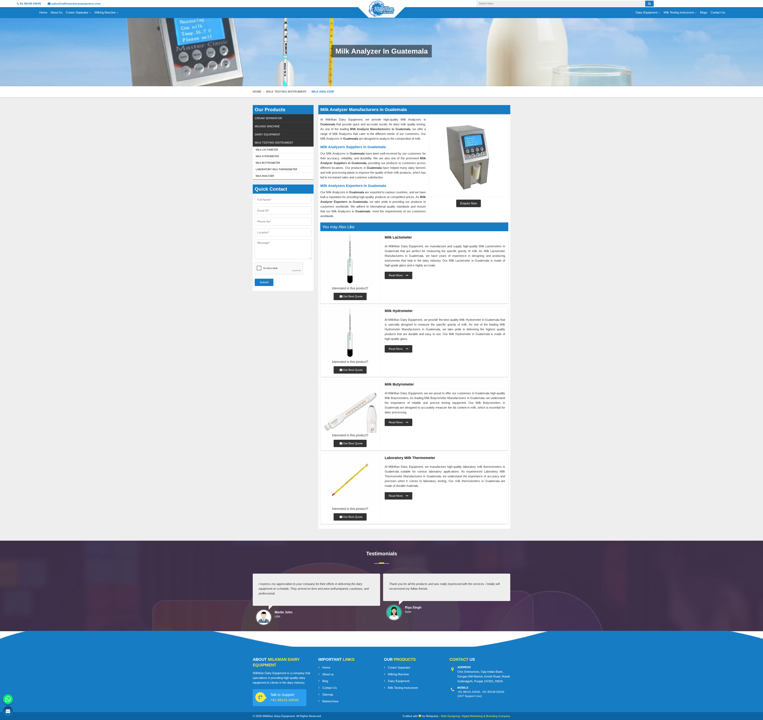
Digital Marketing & (473, 716)
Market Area (330, 701)
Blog (325, 681)
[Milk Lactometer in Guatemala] (350, 259)
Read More (396, 275)
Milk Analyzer (265, 176)
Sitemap (327, 694)
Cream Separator (77, 12)
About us (328, 674)
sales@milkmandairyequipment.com (75, 3)
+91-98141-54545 (284, 700)
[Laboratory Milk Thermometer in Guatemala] (350, 479)
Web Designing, (451, 716)
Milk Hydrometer (267, 156)
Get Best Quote (352, 296)
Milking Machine (105, 12)
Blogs (703, 12)
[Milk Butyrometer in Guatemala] (350, 406)
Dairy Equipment (646, 12)
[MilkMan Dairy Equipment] (381, 12)
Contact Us (718, 12)
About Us (56, 12)
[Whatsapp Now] (8, 699)
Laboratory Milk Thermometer (276, 169)
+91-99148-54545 (493, 691)
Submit (264, 282)
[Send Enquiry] (8, 711)
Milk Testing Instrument (679, 12)
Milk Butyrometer (268, 162)
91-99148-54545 (30, 3)
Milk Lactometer (267, 149)
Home (43, 12)
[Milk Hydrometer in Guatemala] (350, 333)
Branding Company (498, 716)
